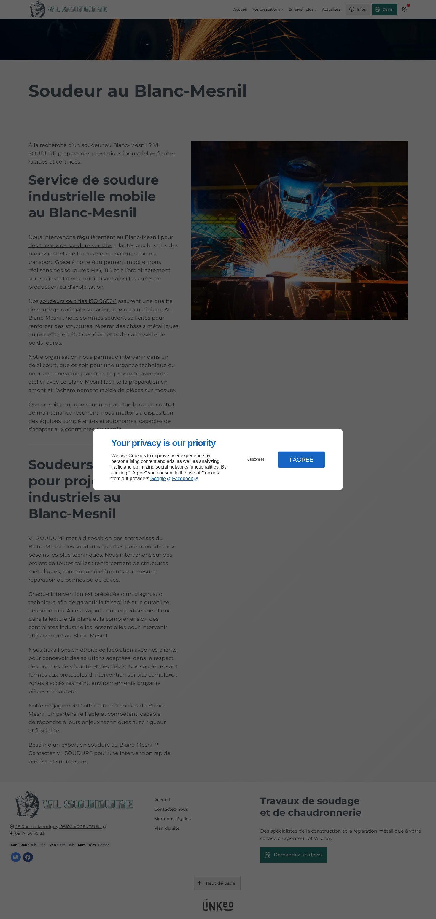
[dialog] (218, 459)
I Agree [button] (301, 459)
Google (158, 478)
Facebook (182, 478)
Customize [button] (256, 459)
